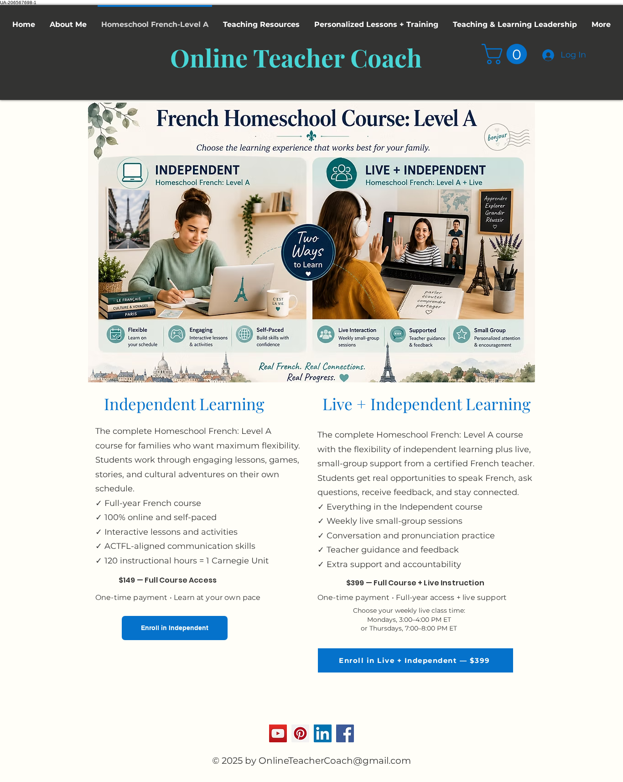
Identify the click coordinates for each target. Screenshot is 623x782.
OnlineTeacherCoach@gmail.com (335, 760)
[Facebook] (345, 733)
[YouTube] (278, 733)
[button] (507, 54)
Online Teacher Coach (296, 57)
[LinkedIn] (323, 733)
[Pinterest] (300, 733)
